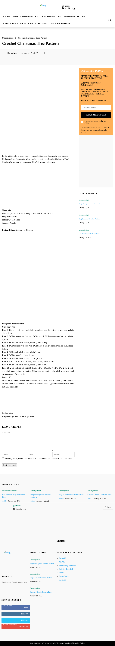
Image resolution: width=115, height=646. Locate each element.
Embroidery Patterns (9, 491)
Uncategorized (9, 38)
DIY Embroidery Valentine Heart (13, 496)
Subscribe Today (96, 115)
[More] (73, 60)
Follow (108, 507)
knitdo (13, 53)
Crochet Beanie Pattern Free (89, 234)
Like (26, 607)
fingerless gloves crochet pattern (18, 416)
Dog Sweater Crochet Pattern (89, 219)
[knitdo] (4, 53)
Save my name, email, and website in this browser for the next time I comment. (38, 459)
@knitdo (17, 505)
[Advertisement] (38, 133)
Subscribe (23, 626)
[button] (109, 20)
